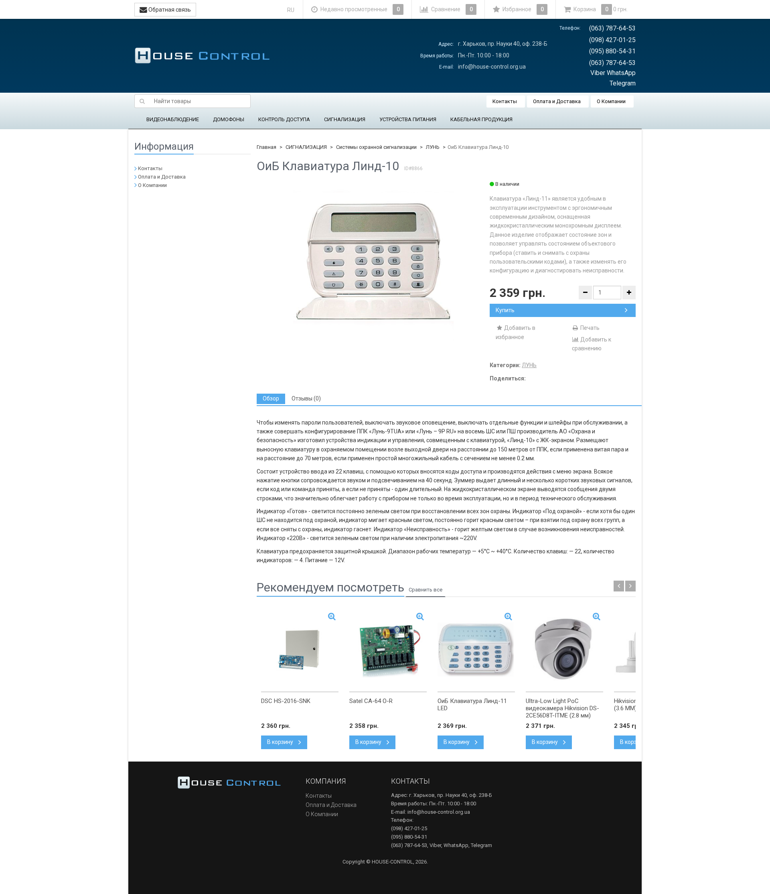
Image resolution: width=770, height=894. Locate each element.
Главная (266, 147)
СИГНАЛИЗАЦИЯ (344, 119)
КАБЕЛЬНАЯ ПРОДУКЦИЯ (481, 119)
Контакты (504, 101)
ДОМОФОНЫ (228, 119)
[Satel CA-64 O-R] (388, 650)
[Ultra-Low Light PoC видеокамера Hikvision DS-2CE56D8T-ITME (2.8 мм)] (564, 650)
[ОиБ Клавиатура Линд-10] (373, 260)
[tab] (271, 399)
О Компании (611, 101)
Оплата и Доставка (557, 101)
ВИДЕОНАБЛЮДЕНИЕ (172, 119)
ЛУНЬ (433, 147)
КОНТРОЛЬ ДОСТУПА (284, 119)
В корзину (280, 742)
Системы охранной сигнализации (376, 147)
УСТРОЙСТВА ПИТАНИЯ (407, 119)
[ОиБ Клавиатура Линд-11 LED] (476, 650)
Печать (589, 328)
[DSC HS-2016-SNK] (299, 650)
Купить (505, 310)
